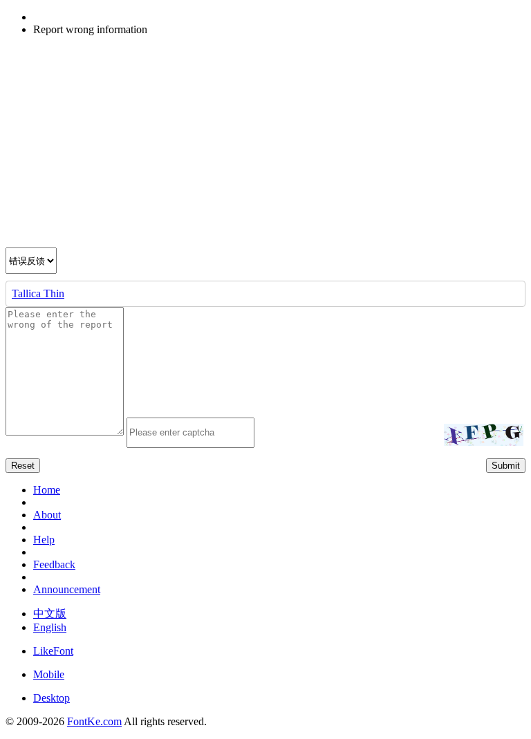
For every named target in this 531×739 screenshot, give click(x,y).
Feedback (54, 564)
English (49, 627)
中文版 (49, 613)
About (47, 515)
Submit (506, 465)
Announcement (66, 589)
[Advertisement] (265, 144)
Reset (23, 465)
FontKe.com (94, 721)
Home (46, 490)
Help (44, 539)
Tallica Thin (38, 293)
